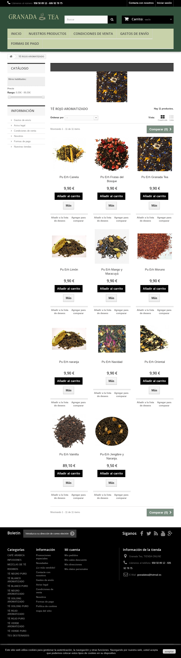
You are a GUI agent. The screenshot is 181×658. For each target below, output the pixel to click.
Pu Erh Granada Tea (154, 177)
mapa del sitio (44, 611)
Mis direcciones (73, 564)
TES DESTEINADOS (18, 635)
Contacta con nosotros (141, 3)
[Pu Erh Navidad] (112, 339)
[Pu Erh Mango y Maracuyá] (112, 246)
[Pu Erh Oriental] (155, 339)
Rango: (11, 92)
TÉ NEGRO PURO (17, 573)
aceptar (169, 651)
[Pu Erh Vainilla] (69, 431)
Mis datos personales (76, 569)
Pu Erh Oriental (155, 362)
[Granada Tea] (33, 16)
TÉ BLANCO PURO (17, 586)
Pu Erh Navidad (112, 362)
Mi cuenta (72, 549)
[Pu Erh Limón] (69, 246)
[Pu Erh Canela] (69, 154)
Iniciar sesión (164, 3)
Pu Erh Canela (69, 177)
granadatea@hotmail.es (149, 574)
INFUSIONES (14, 560)
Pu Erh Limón (69, 269)
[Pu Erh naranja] (69, 339)
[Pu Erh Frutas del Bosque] (112, 154)
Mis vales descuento (76, 560)
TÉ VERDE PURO (16, 631)
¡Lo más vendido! (45, 567)
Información (22, 111)
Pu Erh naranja (69, 362)
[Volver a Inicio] (11, 56)
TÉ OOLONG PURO (17, 606)
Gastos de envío (134, 33)
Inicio (16, 33)
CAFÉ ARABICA (16, 555)
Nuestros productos (47, 33)
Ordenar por (57, 117)
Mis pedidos (71, 555)
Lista (172, 120)
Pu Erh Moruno (155, 269)
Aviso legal (19, 125)
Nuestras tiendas (22, 146)
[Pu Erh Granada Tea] (155, 154)
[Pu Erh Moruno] (155, 246)
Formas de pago (25, 43)
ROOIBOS (12, 569)
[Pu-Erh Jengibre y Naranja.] (112, 431)
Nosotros (18, 136)
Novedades (42, 563)
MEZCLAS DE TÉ (16, 564)
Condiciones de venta (93, 33)
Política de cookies (46, 606)
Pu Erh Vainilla (69, 454)
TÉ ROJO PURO (16, 618)
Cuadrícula (162, 120)
